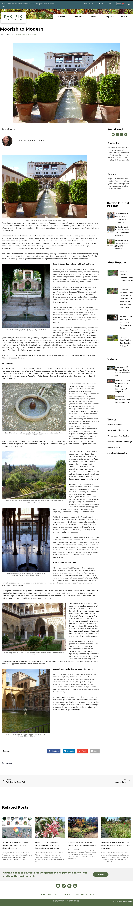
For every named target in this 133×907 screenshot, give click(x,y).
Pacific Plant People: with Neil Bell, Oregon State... (123, 399)
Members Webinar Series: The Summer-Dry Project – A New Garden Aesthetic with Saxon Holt (126, 298)
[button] (62, 17)
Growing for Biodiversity (117, 430)
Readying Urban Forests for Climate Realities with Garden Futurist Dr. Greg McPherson (47, 845)
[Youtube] (121, 134)
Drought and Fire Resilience (119, 436)
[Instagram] (117, 134)
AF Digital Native (126, 901)
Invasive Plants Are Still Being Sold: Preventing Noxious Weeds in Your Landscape (116, 845)
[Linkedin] (125, 134)
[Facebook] (113, 134)
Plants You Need (114, 424)
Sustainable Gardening (117, 453)
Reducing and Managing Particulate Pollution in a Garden (126, 322)
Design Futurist (114, 447)
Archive (10, 35)
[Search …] (129, 4)
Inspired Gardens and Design (119, 442)
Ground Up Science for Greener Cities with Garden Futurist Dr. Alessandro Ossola (15, 845)
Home (2, 35)
